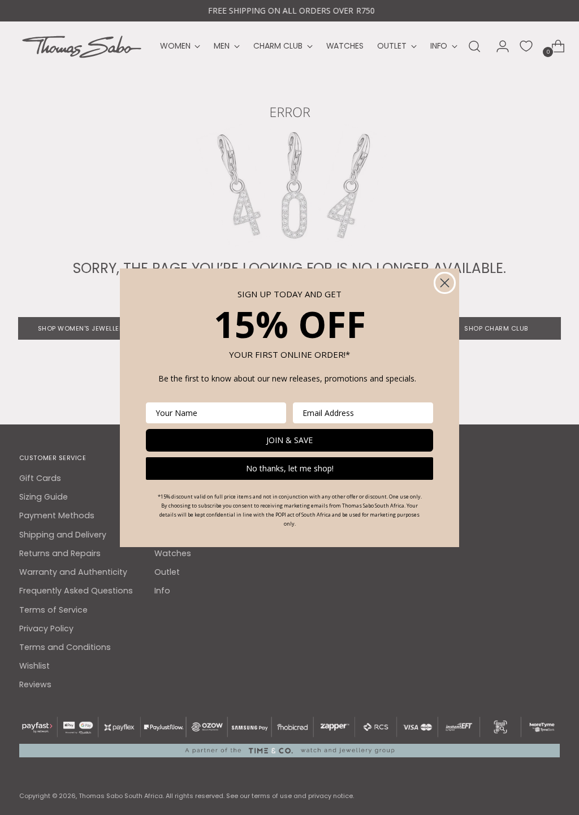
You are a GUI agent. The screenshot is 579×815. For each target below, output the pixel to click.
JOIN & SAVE (289, 440)
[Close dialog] (445, 283)
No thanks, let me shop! (290, 468)
